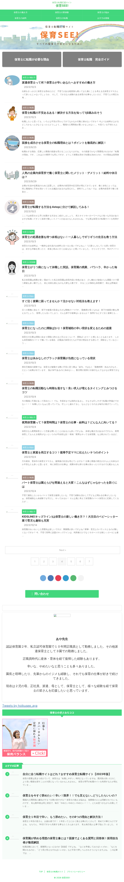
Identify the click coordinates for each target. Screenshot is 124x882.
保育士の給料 (20, 18)
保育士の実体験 (62, 12)
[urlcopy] (81, 578)
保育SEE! (62, 5)
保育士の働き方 (21, 12)
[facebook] (51, 578)
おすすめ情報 (103, 18)
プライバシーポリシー (76, 871)
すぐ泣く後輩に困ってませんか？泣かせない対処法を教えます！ (61, 301)
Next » (62, 550)
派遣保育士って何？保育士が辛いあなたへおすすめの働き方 (58, 82)
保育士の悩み (103, 12)
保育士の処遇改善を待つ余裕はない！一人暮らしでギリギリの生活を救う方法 (69, 237)
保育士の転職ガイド (55, 871)
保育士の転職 (62, 18)
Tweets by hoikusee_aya (19, 706)
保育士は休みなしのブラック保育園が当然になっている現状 (58, 358)
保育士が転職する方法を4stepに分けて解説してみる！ (56, 206)
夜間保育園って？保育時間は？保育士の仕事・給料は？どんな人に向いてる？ (69, 422)
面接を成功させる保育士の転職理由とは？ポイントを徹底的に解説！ (64, 142)
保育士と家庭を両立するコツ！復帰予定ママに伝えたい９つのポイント (65, 452)
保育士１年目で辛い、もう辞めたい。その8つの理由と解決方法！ (63, 816)
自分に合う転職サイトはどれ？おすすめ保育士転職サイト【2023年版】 (67, 774)
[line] (73, 578)
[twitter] (43, 578)
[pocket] (58, 578)
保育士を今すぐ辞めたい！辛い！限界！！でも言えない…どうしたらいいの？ (70, 795)
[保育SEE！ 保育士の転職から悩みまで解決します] (66, 578)
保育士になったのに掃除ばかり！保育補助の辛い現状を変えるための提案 (67, 328)
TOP (41, 871)
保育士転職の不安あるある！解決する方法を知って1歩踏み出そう (62, 112)
